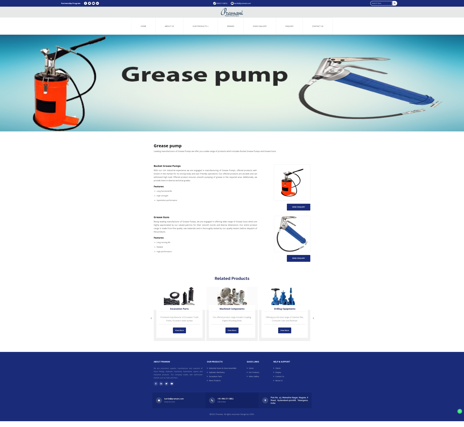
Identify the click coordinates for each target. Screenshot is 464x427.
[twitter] (166, 384)
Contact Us (317, 26)
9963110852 (221, 3)
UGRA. (251, 414)
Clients (278, 368)
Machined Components (232, 308)
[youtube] (172, 384)
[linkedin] (161, 384)
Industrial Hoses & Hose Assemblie (222, 368)
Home (143, 26)
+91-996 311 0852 (225, 398)
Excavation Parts (179, 308)
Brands (230, 26)
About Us (169, 26)
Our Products (254, 372)
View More (179, 330)
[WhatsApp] (459, 411)
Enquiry (289, 26)
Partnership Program (70, 3)
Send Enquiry (298, 207)
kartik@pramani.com (242, 3)
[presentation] (151, 318)
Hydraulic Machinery (217, 372)
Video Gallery (260, 26)
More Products (215, 380)
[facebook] (156, 384)
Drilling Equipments (284, 308)
